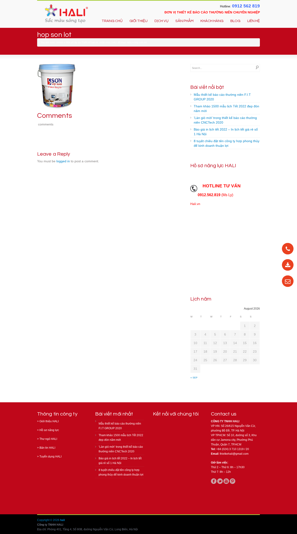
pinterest (232, 481)
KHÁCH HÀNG (211, 21)
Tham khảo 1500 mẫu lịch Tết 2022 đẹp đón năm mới (226, 108)
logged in (63, 161)
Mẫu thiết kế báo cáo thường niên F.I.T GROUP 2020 (222, 97)
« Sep (193, 377)
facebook (213, 481)
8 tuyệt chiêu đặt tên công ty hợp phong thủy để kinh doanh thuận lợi (226, 143)
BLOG (235, 21)
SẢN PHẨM (184, 21)
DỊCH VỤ (161, 21)
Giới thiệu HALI (49, 421)
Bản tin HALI (47, 447)
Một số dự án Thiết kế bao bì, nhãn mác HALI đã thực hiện (99, 42)
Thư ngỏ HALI (48, 439)
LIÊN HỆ (253, 21)
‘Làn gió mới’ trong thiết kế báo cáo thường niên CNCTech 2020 (225, 120)
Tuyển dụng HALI (50, 456)
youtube (226, 481)
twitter (220, 481)
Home (59, 42)
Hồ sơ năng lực (49, 430)
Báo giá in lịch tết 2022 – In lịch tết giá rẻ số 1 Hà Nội (226, 132)
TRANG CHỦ (112, 21)
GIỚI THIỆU (138, 21)
